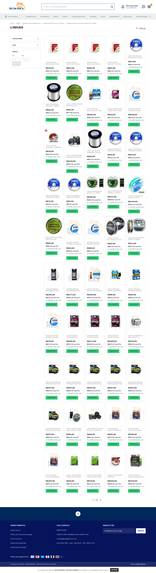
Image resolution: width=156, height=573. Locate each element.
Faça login (133, 6)
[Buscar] (112, 7)
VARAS (55, 16)
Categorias (13, 16)
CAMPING (93, 16)
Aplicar (17, 64)
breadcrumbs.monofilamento (32, 23)
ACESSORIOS (114, 16)
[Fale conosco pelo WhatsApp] (143, 7)
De (13, 55)
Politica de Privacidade (18, 547)
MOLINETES (44, 16)
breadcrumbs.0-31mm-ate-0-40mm (54, 23)
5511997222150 (62, 530)
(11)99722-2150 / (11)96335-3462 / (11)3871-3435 (72, 534)
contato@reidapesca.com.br (67, 539)
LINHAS (65, 16)
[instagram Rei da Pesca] (78, 513)
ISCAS (103, 16)
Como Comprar (16, 539)
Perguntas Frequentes (18, 543)
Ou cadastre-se (131, 8)
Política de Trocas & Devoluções (21, 534)
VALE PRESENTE (142, 16)
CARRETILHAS (31, 16)
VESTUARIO (127, 16)
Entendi (114, 570)
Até (23, 55)
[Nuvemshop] (138, 564)
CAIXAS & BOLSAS (78, 16)
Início (12, 23)
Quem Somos (15, 530)
